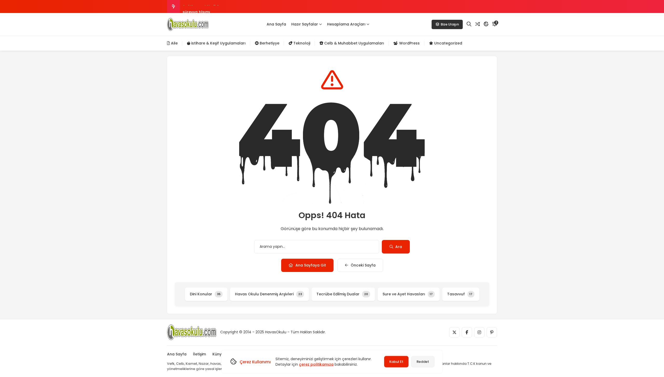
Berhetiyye (269, 43)
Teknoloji (301, 43)
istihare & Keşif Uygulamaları (218, 43)
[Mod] (486, 24)
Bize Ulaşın (450, 24)
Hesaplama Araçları (346, 24)
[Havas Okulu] (188, 24)
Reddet (423, 361)
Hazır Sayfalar (304, 24)
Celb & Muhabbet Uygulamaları (353, 43)
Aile (174, 43)
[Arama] (469, 24)
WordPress (409, 43)
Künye (218, 354)
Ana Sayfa (276, 24)
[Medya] (454, 332)
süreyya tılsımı (196, 6)
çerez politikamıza (316, 364)
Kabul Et (396, 361)
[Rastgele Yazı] (477, 24)
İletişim (199, 354)
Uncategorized (447, 43)
